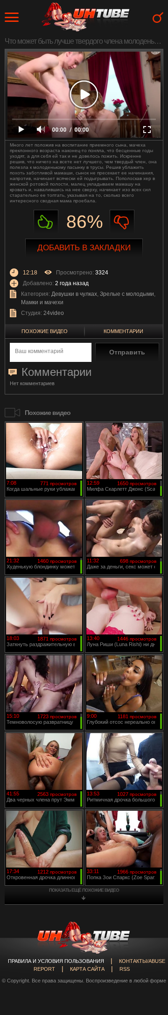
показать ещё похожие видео (84, 890)
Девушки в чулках (74, 294)
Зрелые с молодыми (127, 294)
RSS (124, 969)
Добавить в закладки (84, 247)
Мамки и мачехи (42, 302)
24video (53, 313)
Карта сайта (87, 969)
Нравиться (46, 222)
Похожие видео (44, 331)
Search (158, 17)
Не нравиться (122, 222)
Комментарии (123, 331)
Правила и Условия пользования (56, 961)
